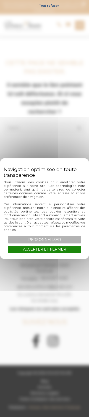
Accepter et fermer (44, 249)
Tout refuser (49, 5)
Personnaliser (44, 239)
